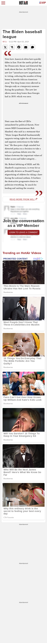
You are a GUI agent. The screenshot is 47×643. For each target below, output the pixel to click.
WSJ (5, 42)
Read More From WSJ (22, 199)
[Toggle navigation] (3, 3)
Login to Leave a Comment (23, 232)
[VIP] (42, 3)
